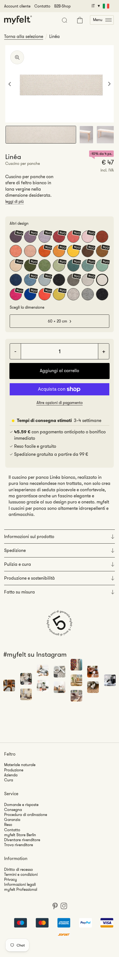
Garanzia (12, 819)
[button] (102, 20)
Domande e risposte (21, 804)
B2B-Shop (62, 6)
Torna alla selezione (23, 37)
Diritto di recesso (18, 869)
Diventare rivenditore (22, 839)
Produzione (13, 769)
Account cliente (17, 6)
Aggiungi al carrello (59, 370)
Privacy (10, 879)
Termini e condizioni (21, 874)
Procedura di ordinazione (25, 814)
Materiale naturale (19, 764)
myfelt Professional (20, 889)
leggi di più (14, 201)
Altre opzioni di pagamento (60, 402)
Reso (8, 824)
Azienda (10, 774)
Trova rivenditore (18, 844)
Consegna (13, 809)
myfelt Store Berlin (20, 834)
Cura (8, 779)
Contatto (42, 6)
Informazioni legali (20, 884)
